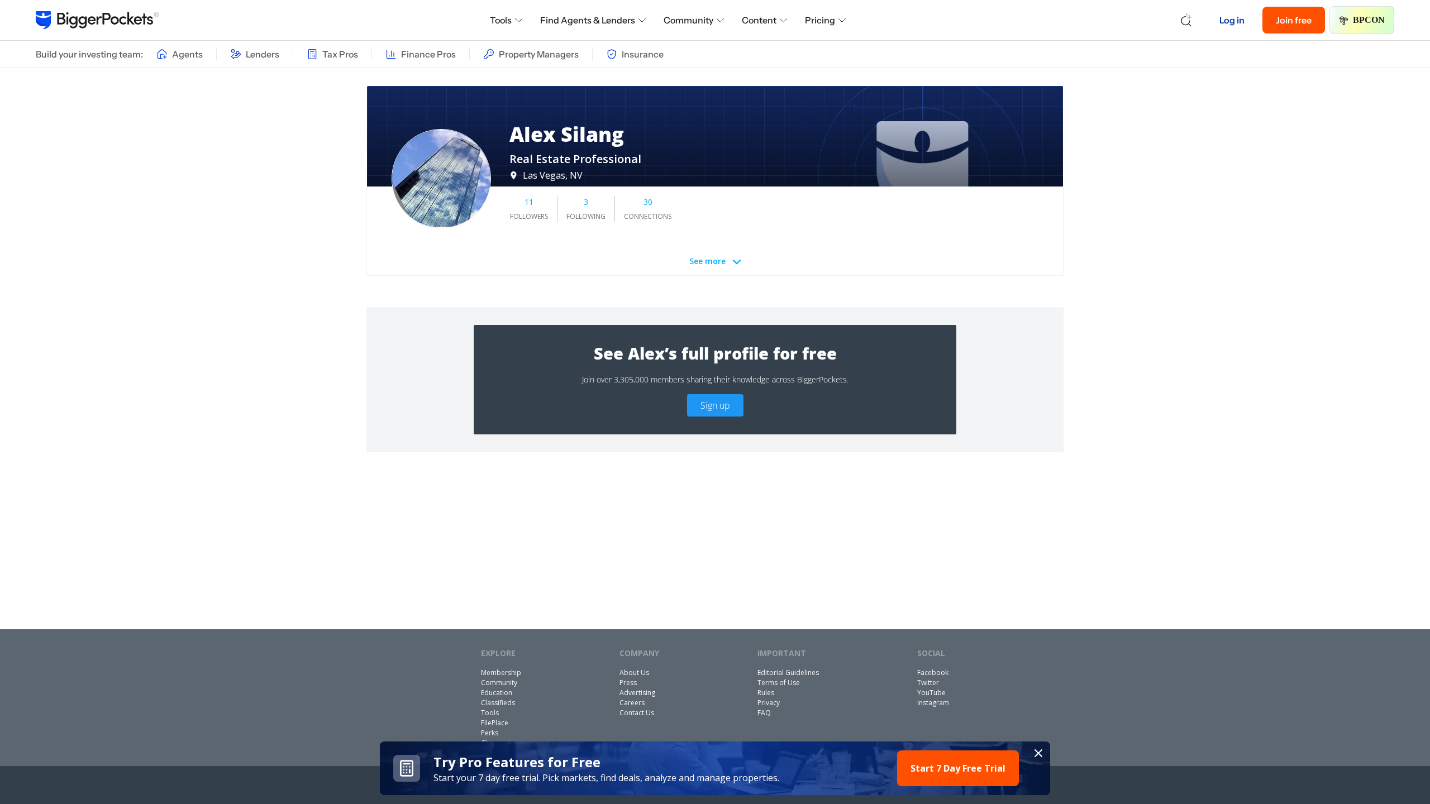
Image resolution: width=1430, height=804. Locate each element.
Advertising (637, 692)
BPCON (1369, 20)
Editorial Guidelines (788, 672)
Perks (489, 733)
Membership (501, 672)
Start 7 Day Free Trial (958, 768)
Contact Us (636, 712)
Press (628, 682)
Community (688, 20)
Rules (765, 692)
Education (496, 692)
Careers (632, 702)
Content (759, 20)
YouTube (931, 692)
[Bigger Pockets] (97, 20)
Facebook (932, 672)
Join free (1294, 20)
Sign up (715, 405)
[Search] (1186, 20)
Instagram (933, 702)
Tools (501, 20)
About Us (634, 672)
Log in (1232, 20)
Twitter (928, 682)
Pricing (820, 20)
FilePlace (494, 723)
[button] (715, 768)
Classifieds (498, 702)
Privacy (768, 702)
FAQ (764, 712)
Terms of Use (778, 682)
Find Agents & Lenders (587, 20)
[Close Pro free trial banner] (1038, 753)
